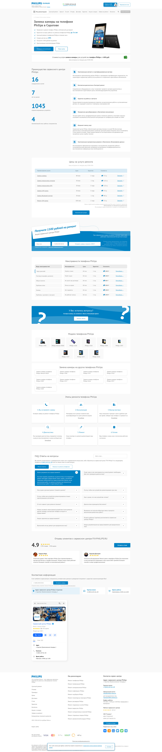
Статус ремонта (125, 11)
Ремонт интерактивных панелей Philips (80, 712)
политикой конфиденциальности (56, 247)
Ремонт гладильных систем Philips (78, 705)
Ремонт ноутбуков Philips (75, 694)
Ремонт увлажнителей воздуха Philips (79, 719)
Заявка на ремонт (103, 11)
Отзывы (72, 11)
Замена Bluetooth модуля (44, 196)
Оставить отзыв (122, 545)
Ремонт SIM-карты (42, 201)
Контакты (112, 11)
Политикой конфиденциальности (67, 585)
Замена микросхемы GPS (44, 186)
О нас (66, 11)
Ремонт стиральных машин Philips (78, 715)
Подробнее (81, 418)
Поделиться (104, 730)
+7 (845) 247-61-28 (70, 4)
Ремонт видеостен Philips (75, 708)
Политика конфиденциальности (81, 741)
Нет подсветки (69, 290)
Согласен (109, 746)
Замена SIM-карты (42, 191)
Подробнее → (119, 271)
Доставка (78, 11)
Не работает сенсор (70, 295)
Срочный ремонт (53, 11)
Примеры (34, 692)
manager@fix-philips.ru (110, 697)
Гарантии (84, 11)
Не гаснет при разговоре (71, 280)
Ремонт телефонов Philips (75, 680)
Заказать (119, 175)
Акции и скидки (93, 11)
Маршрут (39, 635)
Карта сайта (35, 726)
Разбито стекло (69, 271)
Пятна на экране (69, 285)
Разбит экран (68, 276)
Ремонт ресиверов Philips (75, 701)
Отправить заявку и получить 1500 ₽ (84, 244)
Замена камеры (42, 176)
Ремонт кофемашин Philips (76, 691)
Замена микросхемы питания (46, 181)
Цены (61, 11)
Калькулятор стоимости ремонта (41, 716)
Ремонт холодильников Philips (77, 687)
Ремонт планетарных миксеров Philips (79, 698)
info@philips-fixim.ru (109, 693)
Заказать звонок (81, 318)
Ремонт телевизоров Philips (76, 684)
